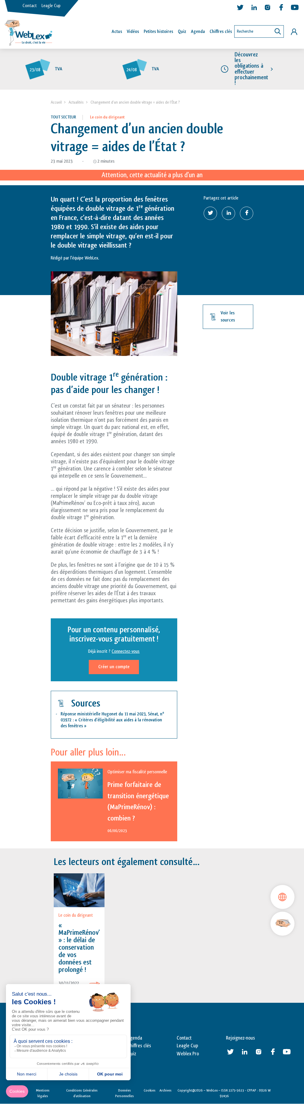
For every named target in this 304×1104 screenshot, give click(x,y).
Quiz (182, 31)
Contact (30, 6)
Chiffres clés (221, 31)
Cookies (150, 1090)
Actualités (76, 102)
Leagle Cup (51, 6)
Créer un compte (113, 667)
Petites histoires (158, 31)
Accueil (56, 102)
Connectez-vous (126, 651)
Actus (117, 31)
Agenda (198, 31)
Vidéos (133, 31)
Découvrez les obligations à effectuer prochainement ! (251, 69)
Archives (165, 1090)
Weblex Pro (188, 1053)
